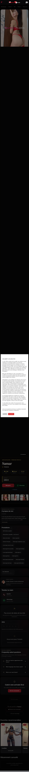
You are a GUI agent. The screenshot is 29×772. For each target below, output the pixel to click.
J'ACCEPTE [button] (11, 414)
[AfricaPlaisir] (14, 2)
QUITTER (5, 414)
